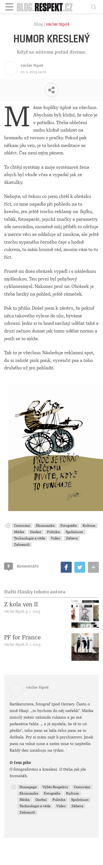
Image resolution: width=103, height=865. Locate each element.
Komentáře (23, 566)
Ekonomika (45, 525)
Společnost (74, 532)
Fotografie (68, 525)
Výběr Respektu (55, 787)
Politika (53, 532)
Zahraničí (22, 544)
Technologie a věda (29, 538)
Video (55, 538)
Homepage (28, 787)
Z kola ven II (21, 604)
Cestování (22, 525)
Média (19, 532)
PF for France (22, 637)
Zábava (72, 538)
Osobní (35, 532)
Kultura (89, 525)
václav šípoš (57, 24)
